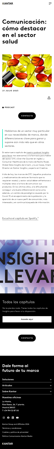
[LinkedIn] (12, 418)
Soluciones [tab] (8, 380)
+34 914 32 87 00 (11, 411)
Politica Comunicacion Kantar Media (17, 436)
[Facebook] (8, 418)
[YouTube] (17, 418)
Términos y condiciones (11, 428)
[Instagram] (3, 418)
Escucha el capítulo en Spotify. (20, 218)
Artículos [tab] (7, 386)
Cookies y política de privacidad (15, 432)
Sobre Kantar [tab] (9, 392)
